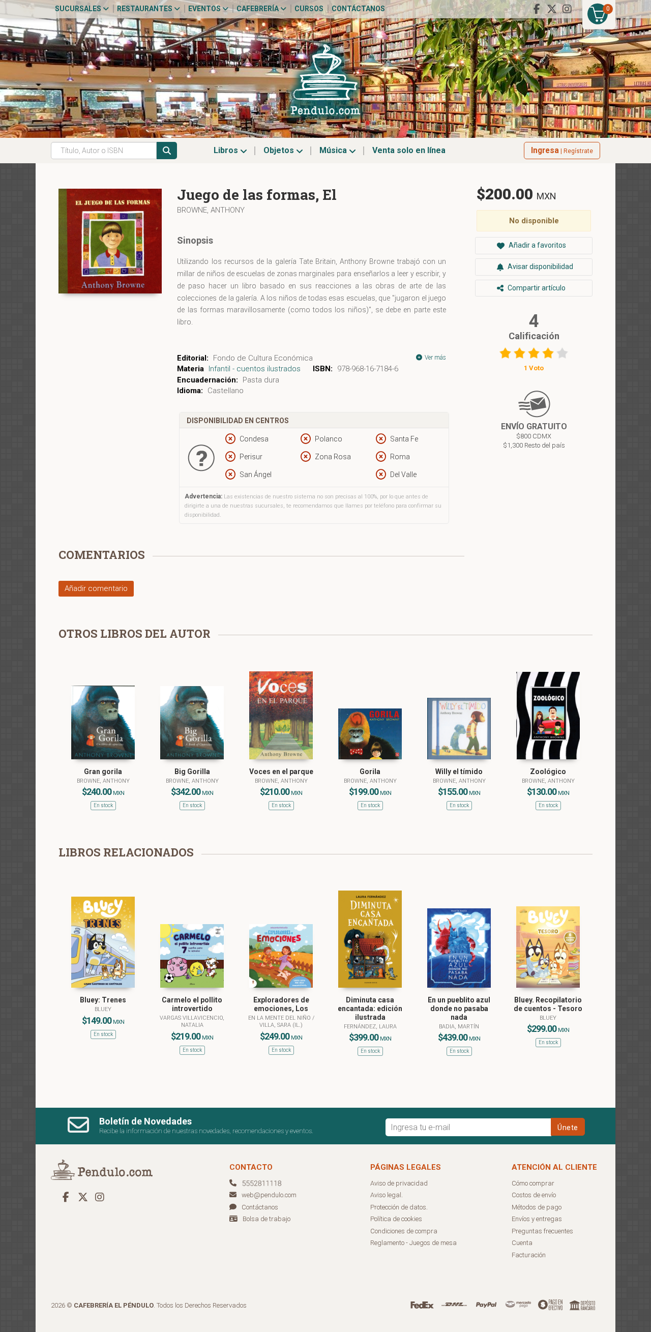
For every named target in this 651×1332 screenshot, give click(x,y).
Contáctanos (358, 9)
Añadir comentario (96, 588)
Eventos (205, 9)
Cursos (308, 9)
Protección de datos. (399, 1207)
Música (334, 150)
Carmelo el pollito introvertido (192, 1004)
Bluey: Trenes (103, 1000)
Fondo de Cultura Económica (263, 358)
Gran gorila (103, 771)
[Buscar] (167, 150)
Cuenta (522, 1243)
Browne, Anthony (211, 210)
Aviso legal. (386, 1195)
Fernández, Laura (370, 1026)
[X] (551, 9)
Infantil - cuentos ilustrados (255, 368)
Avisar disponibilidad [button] (539, 266)
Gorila (370, 771)
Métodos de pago (536, 1207)
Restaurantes (145, 9)
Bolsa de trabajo (266, 1219)
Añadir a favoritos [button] (536, 245)
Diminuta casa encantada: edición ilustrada (370, 1008)
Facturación (529, 1255)
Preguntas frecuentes (542, 1231)
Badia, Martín (459, 1026)
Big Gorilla (192, 771)
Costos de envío (534, 1195)
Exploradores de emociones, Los (281, 1004)
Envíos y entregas (537, 1219)
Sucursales (79, 9)
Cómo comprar (533, 1183)
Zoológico (548, 771)
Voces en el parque (281, 771)
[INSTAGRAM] (567, 9)
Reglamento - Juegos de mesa (413, 1243)
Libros (227, 150)
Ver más (434, 357)
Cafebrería (258, 9)
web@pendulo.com (269, 1195)
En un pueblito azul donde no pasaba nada (459, 1008)
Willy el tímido (459, 771)
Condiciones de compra (403, 1231)
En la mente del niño (280, 1018)
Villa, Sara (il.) (281, 1025)
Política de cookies (396, 1219)
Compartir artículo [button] (536, 288)
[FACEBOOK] (536, 9)
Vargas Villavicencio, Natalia (192, 1021)
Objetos (279, 150)
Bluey (103, 1009)
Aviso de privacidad (399, 1183)
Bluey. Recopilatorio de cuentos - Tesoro (548, 1004)
